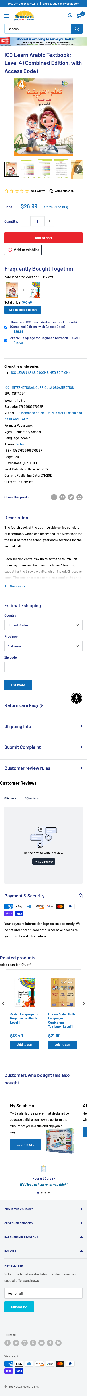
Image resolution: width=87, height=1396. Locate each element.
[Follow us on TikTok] (50, 1343)
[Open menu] (6, 16)
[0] (79, 15)
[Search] (77, 29)
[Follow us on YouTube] (41, 1343)
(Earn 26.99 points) (54, 207)
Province (11, 636)
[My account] (70, 15)
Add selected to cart (23, 310)
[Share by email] (79, 497)
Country (10, 615)
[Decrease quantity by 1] (25, 221)
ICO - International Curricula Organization (39, 387)
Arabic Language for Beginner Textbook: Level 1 (45, 338)
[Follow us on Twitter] (16, 1343)
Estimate (18, 685)
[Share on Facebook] (54, 497)
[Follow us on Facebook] (7, 1343)
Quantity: (11, 221)
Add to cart (43, 237)
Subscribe (19, 1306)
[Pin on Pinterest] (62, 497)
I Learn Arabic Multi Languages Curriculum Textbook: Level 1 (61, 1020)
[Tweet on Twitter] (71, 497)
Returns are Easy (21, 705)
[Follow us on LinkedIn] (58, 1343)
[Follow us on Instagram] (24, 1343)
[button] (11, 169)
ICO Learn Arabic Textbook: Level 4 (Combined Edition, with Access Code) (43, 324)
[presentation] (3, 1004)
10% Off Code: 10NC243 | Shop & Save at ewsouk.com (43, 3)
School (21, 444)
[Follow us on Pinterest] (33, 1343)
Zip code (10, 657)
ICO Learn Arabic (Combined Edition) (40, 372)
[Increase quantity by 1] (49, 221)
